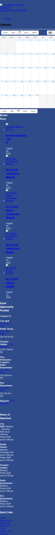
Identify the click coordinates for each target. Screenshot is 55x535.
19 (53, 68)
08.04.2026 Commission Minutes (12, 173)
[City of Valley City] (12, 5)
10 (38, 54)
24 (38, 81)
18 (45, 68)
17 (38, 68)
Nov (26, 32)
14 (14, 68)
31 (38, 95)
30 (30, 95)
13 (6, 68)
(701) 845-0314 (6, 345)
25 (45, 81)
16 (30, 68)
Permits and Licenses (5, 532)
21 (14, 81)
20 (6, 81)
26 (53, 81)
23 (30, 81)
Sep (13, 32)
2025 (34, 32)
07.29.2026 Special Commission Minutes (12, 212)
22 (22, 81)
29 (22, 95)
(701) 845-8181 (7, 402)
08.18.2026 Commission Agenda (12, 248)
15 (22, 68)
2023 (6, 32)
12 (53, 54)
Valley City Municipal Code (5, 526)
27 (6, 95)
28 (14, 95)
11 (45, 54)
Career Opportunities (6, 519)
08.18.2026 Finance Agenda (12, 282)
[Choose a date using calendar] (20, 32)
